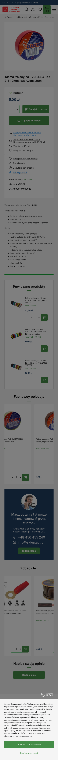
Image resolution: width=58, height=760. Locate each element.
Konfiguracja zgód (29, 753)
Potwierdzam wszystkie (29, 744)
